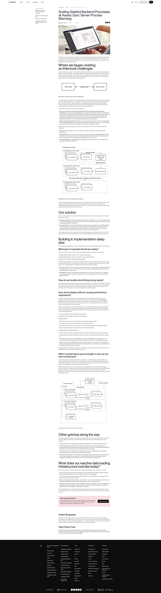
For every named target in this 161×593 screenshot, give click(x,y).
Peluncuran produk (65, 565)
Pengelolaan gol (64, 556)
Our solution (37, 13)
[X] (72, 590)
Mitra (89, 573)
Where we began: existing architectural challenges (40, 11)
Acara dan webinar (92, 563)
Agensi (76, 578)
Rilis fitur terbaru (50, 555)
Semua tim (77, 580)
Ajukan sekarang (103, 501)
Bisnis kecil (77, 549)
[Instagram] (76, 590)
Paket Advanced (51, 562)
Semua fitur (49, 553)
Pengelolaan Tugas (65, 576)
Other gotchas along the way (41, 18)
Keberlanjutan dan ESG (107, 578)
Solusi (28, 2)
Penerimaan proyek (65, 574)
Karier (103, 556)
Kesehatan (77, 563)
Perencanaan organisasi (66, 562)
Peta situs (90, 575)
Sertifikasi (90, 556)
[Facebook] (78, 590)
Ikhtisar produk (50, 550)
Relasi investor (105, 566)
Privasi (103, 572)
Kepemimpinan (105, 551)
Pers (103, 563)
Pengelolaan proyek (51, 572)
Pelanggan (104, 554)
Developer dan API (92, 571)
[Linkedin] (74, 590)
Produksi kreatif (64, 554)
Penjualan (77, 561)
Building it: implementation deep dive (41, 16)
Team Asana (64, 22)
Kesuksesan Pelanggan (93, 568)
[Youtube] (81, 590)
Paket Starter (50, 560)
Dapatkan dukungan (93, 551)
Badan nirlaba (78, 575)
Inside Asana (105, 558)
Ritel (76, 566)
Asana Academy (92, 554)
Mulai (151, 2)
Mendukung (35, 2)
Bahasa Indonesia (63, 589)
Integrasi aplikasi (51, 567)
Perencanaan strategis (66, 571)
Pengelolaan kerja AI (51, 570)
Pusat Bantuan (91, 549)
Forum (89, 558)
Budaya (104, 561)
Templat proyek (91, 566)
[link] (61, 8)
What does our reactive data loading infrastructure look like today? (41, 22)
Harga (42, 2)
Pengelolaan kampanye (66, 549)
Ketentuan (88, 589)
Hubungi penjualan (144, 2)
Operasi (76, 554)
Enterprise (49, 565)
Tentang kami (105, 549)
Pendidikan (77, 571)
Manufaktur (77, 573)
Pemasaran (77, 551)
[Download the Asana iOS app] (101, 589)
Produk (21, 2)
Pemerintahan (78, 568)
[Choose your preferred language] (132, 2)
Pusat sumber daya (92, 561)
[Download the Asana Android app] (109, 589)
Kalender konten (64, 551)
